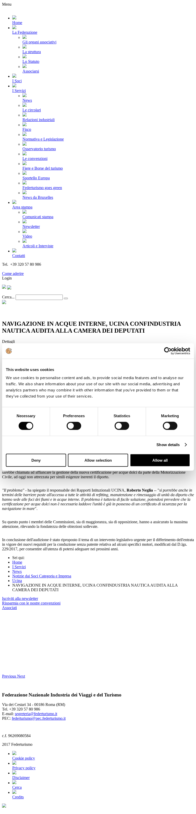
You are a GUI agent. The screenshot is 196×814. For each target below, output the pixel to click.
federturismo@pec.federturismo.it (39, 718)
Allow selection (98, 460)
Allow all (160, 460)
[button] (9, 676)
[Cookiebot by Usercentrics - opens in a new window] (167, 351)
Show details (168, 445)
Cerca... (8, 297)
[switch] (74, 426)
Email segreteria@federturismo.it (29, 269)
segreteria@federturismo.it (36, 714)
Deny (36, 460)
